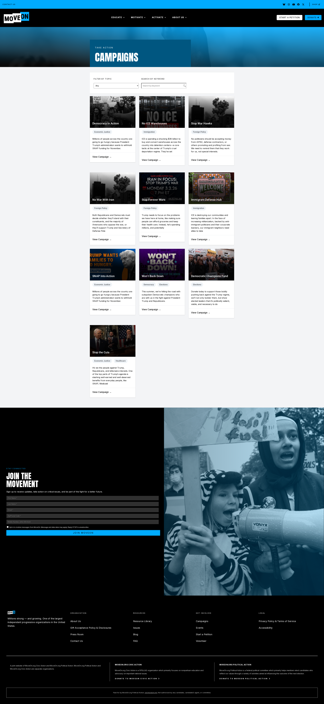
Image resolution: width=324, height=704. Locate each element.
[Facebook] (298, 4)
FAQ (135, 641)
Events (199, 627)
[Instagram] (288, 4)
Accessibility (266, 627)
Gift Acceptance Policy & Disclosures (90, 627)
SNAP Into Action (103, 276)
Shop (315, 4)
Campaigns (202, 621)
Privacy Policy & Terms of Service (277, 621)
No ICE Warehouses (154, 123)
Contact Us (9, 4)
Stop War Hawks (201, 123)
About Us (75, 621)
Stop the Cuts (100, 352)
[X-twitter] (303, 4)
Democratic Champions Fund (209, 276)
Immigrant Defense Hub (206, 199)
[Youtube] (293, 4)
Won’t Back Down (153, 276)
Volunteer (201, 641)
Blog (135, 634)
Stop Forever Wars (153, 199)
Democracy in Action (105, 123)
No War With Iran (103, 199)
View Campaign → (102, 157)
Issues (136, 627)
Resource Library (142, 621)
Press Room (77, 634)
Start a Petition (204, 634)
